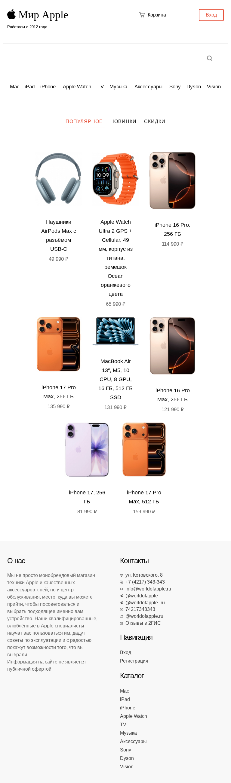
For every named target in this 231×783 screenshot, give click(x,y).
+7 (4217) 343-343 (144, 581)
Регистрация (134, 660)
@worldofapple (140, 595)
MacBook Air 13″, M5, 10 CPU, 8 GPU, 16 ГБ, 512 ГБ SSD (115, 379)
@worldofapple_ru (144, 602)
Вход (211, 14)
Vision (214, 87)
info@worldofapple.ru (147, 588)
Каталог (132, 676)
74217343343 (139, 609)
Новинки (123, 121)
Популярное (84, 121)
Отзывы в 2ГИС (142, 623)
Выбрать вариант (59, 180)
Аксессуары (148, 87)
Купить (117, 180)
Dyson (193, 87)
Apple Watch (77, 87)
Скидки (154, 121)
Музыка (118, 87)
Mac (15, 87)
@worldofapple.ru (143, 616)
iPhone (48, 87)
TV (100, 87)
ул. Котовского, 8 (143, 575)
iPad (30, 87)
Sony (175, 87)
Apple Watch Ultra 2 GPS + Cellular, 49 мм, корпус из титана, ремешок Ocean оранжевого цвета (116, 258)
